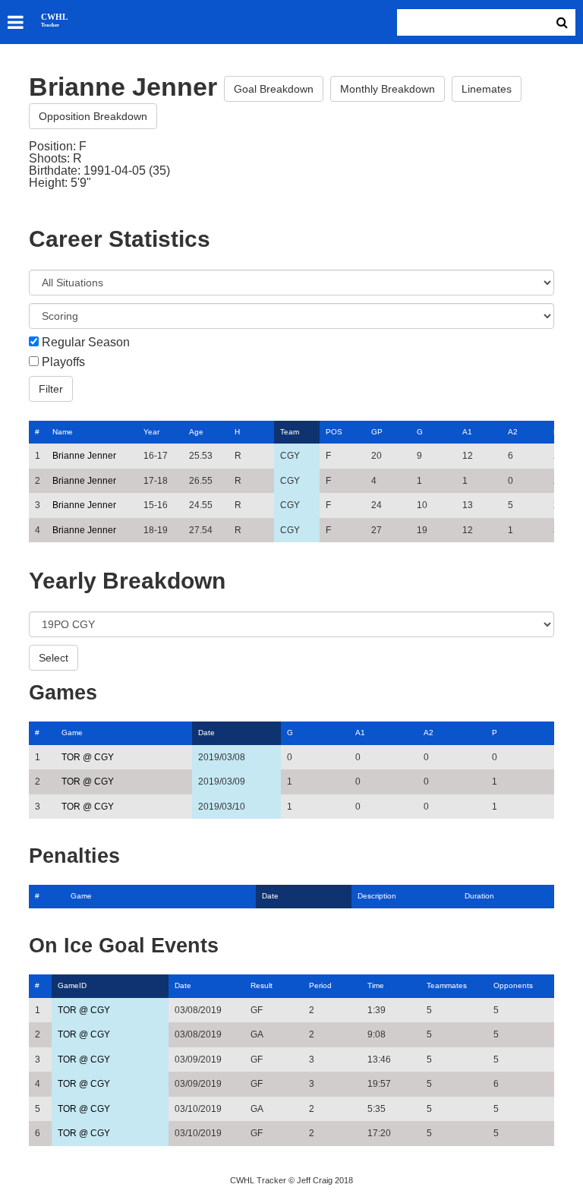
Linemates (487, 89)
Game (72, 732)
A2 (513, 432)
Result (262, 985)
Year (151, 432)
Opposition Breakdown (93, 116)
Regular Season (86, 342)
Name (62, 432)
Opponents (513, 985)
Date (206, 732)
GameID (72, 985)
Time (375, 985)
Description (377, 896)
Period (320, 985)
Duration (479, 896)
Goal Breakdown (274, 89)
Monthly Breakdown (387, 89)
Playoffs (63, 362)
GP (377, 432)
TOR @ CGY (87, 757)
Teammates (447, 985)
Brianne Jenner (84, 455)
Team (289, 432)
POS (334, 432)
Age (196, 432)
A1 (467, 432)
